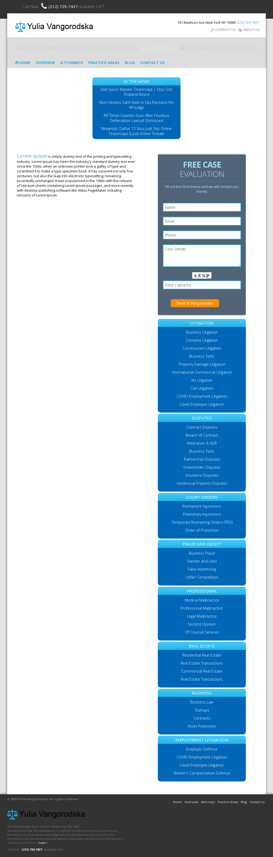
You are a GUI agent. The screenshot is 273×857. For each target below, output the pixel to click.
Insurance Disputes (202, 475)
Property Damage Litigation (202, 364)
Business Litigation (202, 332)
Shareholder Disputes (201, 467)
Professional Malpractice (202, 608)
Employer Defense (202, 749)
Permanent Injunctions (202, 506)
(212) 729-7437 (64, 6)
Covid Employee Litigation (202, 404)
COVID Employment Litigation (202, 396)
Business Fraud (202, 553)
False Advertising (202, 569)
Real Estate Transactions (202, 663)
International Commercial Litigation (202, 372)
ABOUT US (251, 29)
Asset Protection (202, 726)
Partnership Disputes (202, 459)
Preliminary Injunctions (202, 514)
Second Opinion (202, 624)
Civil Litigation (201, 388)
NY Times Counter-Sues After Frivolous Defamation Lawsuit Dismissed (136, 118)
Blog (130, 62)
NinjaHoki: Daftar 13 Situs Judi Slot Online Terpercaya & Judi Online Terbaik (136, 131)
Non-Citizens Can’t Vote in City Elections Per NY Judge (136, 105)
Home (24, 62)
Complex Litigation (202, 340)
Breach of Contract (202, 435)
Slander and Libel (202, 561)
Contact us (152, 62)
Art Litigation (201, 380)
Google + (43, 842)
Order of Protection (202, 530)
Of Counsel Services (202, 632)
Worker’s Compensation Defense (202, 773)
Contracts (202, 718)
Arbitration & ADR (202, 443)
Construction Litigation (202, 348)
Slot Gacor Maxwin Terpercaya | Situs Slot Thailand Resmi (136, 92)
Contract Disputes (202, 427)
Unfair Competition (202, 577)
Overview (45, 62)
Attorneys (71, 62)
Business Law (201, 702)
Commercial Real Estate (201, 671)
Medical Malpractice (202, 600)
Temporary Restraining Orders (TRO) (201, 522)
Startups (202, 710)
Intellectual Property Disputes (202, 483)
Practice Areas (103, 62)
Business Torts (201, 356)
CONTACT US (225, 29)
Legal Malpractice (202, 616)
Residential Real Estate (201, 655)
